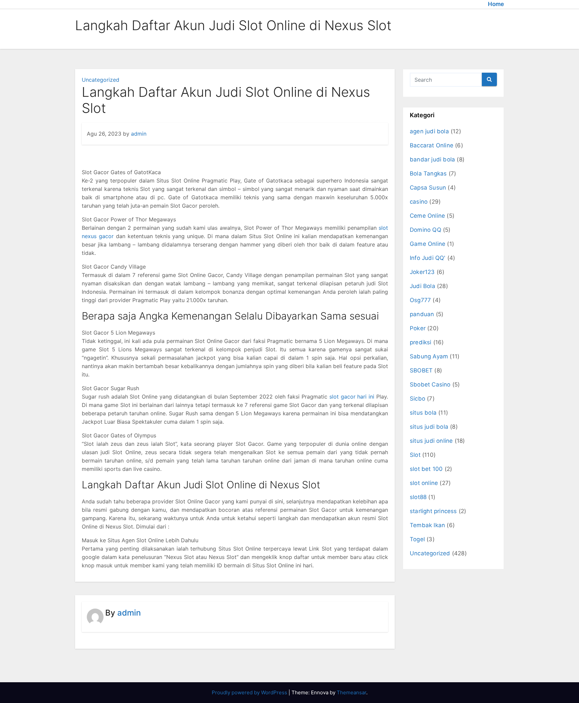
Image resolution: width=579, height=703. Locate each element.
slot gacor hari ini (352, 396)
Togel (417, 539)
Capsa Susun (428, 187)
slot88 (418, 497)
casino (419, 201)
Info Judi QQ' (428, 258)
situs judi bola (429, 426)
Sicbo (417, 398)
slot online (424, 483)
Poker (418, 328)
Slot (415, 454)
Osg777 (420, 300)
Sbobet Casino (430, 384)
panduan (422, 314)
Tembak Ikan (427, 525)
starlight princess (433, 511)
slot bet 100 (426, 469)
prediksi (421, 342)
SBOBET (421, 370)
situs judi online (431, 440)
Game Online (427, 243)
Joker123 (422, 272)
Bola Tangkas (428, 173)
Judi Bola (422, 286)
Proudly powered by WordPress (250, 692)
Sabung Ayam (429, 356)
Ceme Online (427, 215)
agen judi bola (429, 131)
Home (496, 4)
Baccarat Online (431, 145)
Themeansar (351, 692)
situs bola (423, 412)
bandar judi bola (432, 159)
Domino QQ (425, 229)
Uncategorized (100, 79)
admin (138, 133)
